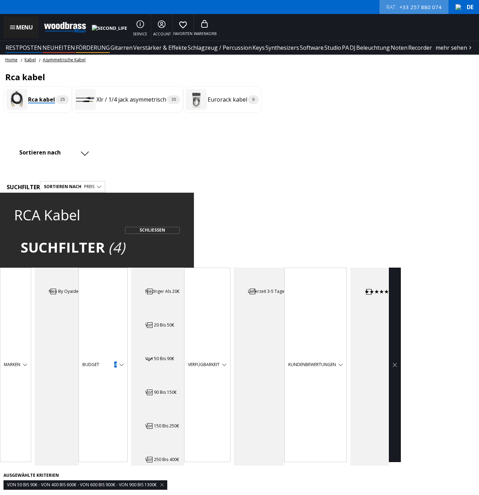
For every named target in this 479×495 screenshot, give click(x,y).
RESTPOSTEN (24, 47)
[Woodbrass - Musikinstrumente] (62, 27)
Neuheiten (58, 47)
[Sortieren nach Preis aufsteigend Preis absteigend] (53, 152)
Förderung (93, 47)
